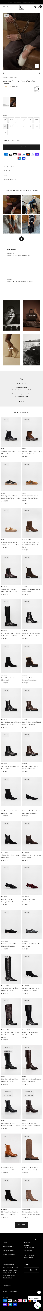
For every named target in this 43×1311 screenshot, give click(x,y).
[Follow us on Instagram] (31, 1270)
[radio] (6, 102)
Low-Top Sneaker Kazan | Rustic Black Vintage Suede (10, 497)
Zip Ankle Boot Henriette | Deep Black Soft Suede (10, 1213)
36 (17, 120)
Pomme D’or (26, 1165)
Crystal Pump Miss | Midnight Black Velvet (8, 900)
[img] (21, 250)
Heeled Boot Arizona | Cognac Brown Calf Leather (10, 1169)
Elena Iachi (5, 808)
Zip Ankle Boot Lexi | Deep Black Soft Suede (10, 812)
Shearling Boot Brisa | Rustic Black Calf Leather (11, 452)
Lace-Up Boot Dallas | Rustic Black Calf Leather (11, 723)
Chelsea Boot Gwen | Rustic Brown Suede (31, 856)
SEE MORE (21, 1225)
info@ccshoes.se (28, 1257)
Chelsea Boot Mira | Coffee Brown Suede (31, 590)
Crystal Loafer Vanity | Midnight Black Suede (9, 945)
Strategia (4, 852)
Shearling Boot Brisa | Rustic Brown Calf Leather (32, 452)
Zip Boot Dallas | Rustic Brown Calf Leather (30, 767)
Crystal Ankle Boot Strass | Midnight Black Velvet (31, 989)
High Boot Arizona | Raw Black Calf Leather (9, 1080)
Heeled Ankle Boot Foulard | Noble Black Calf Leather (31, 634)
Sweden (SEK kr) (8, 1285)
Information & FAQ (8, 1250)
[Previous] (4, 73)
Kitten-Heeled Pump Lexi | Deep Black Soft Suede (31, 812)
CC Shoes (4, 586)
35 (5, 120)
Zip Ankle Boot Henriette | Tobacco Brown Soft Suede (31, 1213)
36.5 (24, 120)
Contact (5, 1243)
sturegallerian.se (7, 1277)
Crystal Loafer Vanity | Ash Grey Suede (31, 945)
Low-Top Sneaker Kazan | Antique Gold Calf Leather (10, 543)
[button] (21, 167)
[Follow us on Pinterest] (36, 1270)
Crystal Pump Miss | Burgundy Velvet (29, 900)
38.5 (11, 126)
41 (5, 132)
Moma (3, 449)
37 (30, 120)
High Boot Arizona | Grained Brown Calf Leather (32, 1080)
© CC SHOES (13, 1292)
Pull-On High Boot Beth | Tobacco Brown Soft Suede (31, 1169)
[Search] (8, 7)
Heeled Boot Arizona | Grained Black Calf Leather (10, 1124)
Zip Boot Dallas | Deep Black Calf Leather (11, 767)
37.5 (36, 120)
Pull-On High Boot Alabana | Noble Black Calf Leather (11, 634)
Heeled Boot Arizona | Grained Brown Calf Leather (31, 1124)
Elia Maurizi (26, 540)
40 (30, 126)
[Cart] (39, 7)
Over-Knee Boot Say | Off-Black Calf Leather (10, 989)
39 (17, 126)
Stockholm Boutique (8, 1246)
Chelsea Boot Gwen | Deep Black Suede (10, 856)
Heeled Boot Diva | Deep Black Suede (9, 679)
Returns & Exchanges (9, 1254)
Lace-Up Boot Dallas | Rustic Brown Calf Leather (31, 723)
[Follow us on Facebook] (26, 1270)
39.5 (24, 126)
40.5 (36, 126)
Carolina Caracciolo (11, 77)
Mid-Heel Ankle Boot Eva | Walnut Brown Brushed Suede (31, 544)
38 (5, 126)
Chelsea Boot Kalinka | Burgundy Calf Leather (9, 590)
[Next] (39, 73)
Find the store (28, 1250)
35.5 (11, 120)
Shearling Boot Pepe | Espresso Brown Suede (29, 679)
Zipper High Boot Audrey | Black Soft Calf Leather (31, 1033)
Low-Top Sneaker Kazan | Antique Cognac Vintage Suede (30, 498)
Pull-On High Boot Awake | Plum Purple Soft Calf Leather (10, 1034)
